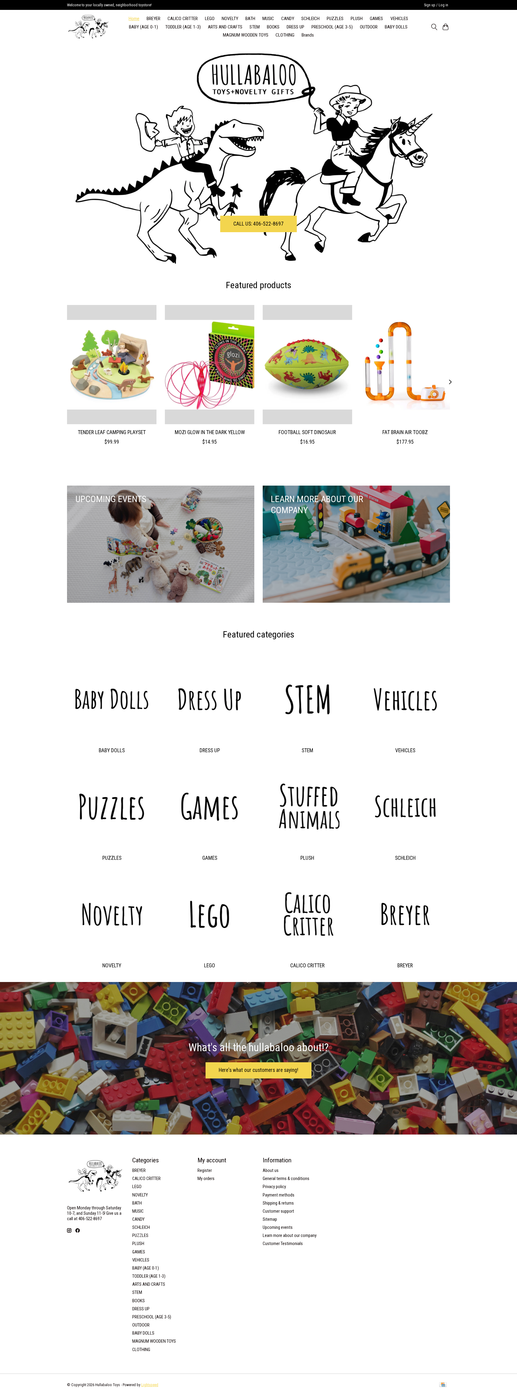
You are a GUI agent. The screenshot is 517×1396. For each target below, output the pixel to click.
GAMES (376, 18)
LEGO (210, 18)
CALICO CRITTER (183, 18)
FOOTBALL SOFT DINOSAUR (307, 432)
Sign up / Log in (436, 5)
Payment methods (278, 1195)
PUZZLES (335, 18)
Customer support (278, 1211)
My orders (206, 1178)
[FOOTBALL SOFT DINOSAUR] (307, 364)
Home (134, 18)
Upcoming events (278, 1227)
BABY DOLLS (396, 27)
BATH (250, 18)
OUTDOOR (369, 27)
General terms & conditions (286, 1178)
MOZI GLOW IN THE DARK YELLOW (210, 432)
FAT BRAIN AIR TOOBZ (405, 432)
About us (271, 1170)
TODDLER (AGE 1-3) (183, 27)
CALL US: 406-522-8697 (258, 223)
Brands (308, 35)
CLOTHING (285, 35)
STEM (255, 27)
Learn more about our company (290, 1235)
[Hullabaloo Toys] (88, 27)
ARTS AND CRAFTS (225, 27)
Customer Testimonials (283, 1243)
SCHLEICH (310, 18)
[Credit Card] (443, 1385)
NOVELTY (230, 18)
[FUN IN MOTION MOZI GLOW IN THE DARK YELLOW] (209, 364)
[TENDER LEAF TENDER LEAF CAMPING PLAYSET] (111, 364)
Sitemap (270, 1219)
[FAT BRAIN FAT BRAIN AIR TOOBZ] (405, 364)
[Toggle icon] (434, 27)
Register (204, 1170)
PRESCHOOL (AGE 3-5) (332, 27)
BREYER (153, 18)
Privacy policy (274, 1186)
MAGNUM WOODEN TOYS (245, 35)
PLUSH (357, 18)
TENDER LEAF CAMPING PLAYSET (112, 432)
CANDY (287, 18)
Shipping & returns (278, 1203)
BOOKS (273, 27)
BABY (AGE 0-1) (143, 27)
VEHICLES (399, 18)
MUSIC (268, 18)
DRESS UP (295, 27)
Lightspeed (149, 1385)
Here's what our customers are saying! (258, 1070)
